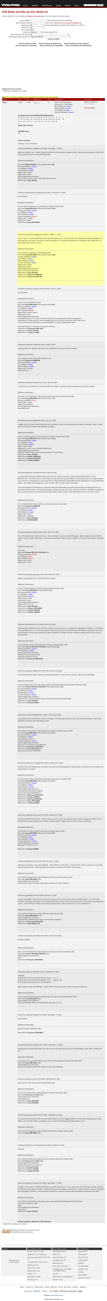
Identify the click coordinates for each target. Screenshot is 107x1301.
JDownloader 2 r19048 (33, 1277)
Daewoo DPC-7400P (84, 1278)
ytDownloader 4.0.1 (33, 1265)
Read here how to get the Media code (68, 23)
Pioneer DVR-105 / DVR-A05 (35, 552)
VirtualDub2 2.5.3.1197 (59, 1260)
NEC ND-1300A (31, 164)
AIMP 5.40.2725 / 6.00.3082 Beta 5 (63, 1277)
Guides (58, 5)
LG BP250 (81, 1263)
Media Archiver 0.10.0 (33, 1271)
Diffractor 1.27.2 (57, 1280)
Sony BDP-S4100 (83, 1269)
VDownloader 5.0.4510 (59, 1251)
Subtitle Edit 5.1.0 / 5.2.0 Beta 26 (36, 1254)
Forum (25, 5)
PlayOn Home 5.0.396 (33, 1268)
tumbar (35, 1183)
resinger (36, 1015)
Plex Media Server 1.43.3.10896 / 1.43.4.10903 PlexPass (62, 1270)
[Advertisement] (54, 70)
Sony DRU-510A (31, 208)
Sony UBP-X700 (82, 1275)
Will (34, 624)
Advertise (53, 1287)
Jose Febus (36, 936)
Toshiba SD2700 (82, 1260)
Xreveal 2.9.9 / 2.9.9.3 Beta (60, 1266)
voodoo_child (37, 289)
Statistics (75, 1287)
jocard (35, 1079)
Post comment (89, 108)
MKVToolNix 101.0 (58, 1263)
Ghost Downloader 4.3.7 (60, 1257)
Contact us (29, 1287)
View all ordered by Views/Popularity (79, 45)
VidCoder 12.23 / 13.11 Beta (35, 1251)
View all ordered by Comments (26, 45)
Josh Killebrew (38, 193)
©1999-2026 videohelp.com (53, 1299)
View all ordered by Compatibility (51, 45)
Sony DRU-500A (31, 255)
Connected (36, 815)
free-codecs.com (57, 1295)
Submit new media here (36, 16)
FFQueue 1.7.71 (31, 1274)
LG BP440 (81, 1272)
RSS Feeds (67, 1287)
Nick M (35, 861)
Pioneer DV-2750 (83, 1257)
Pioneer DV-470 (82, 1251)
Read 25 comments (91, 102)
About (47, 1287)
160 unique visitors (14, 1260)
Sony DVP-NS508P (83, 1266)
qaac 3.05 (55, 1274)
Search (22, 1287)
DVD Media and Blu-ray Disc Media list (25, 11)
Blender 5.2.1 (56, 1254)
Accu (4, 102)
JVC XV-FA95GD (35, 751)
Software (35, 5)
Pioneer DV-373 (82, 1254)
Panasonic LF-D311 (32, 1095)
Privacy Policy (39, 1287)
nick (34, 895)
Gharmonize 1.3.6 (32, 1280)
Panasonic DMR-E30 (33, 360)
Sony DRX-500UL (32, 590)
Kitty (34, 972)
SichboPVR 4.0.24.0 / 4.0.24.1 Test (37, 1262)
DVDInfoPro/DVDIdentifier (44, 115)
